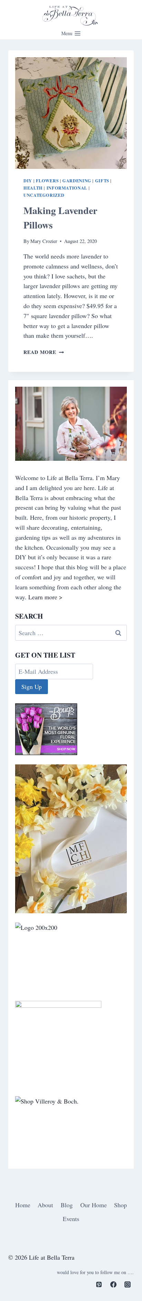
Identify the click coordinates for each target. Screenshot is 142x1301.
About (45, 1205)
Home (22, 1205)
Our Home (93, 1205)
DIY (27, 180)
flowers (47, 180)
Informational (67, 188)
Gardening (76, 180)
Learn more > (45, 597)
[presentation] (71, 113)
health (33, 188)
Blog (67, 1205)
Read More (43, 352)
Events (71, 1218)
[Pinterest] (99, 1284)
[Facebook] (113, 1284)
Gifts (102, 180)
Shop (120, 1205)
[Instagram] (127, 1284)
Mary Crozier (43, 241)
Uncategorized (43, 195)
